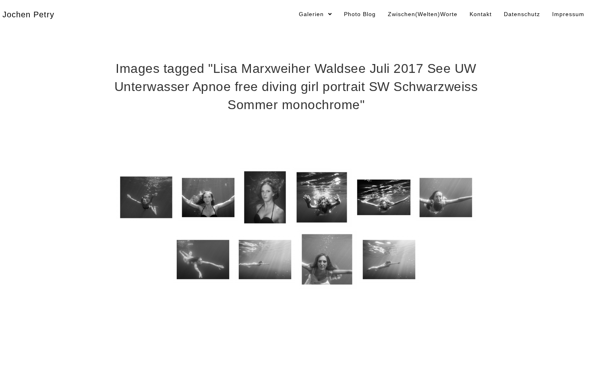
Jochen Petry (28, 14)
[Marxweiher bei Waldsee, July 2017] (146, 197)
